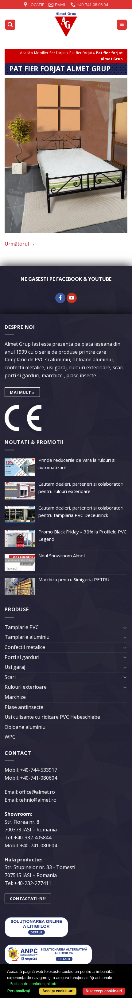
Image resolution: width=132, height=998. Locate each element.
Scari (10, 677)
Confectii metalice (25, 647)
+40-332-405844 (32, 837)
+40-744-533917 (38, 769)
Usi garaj (15, 667)
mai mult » (22, 392)
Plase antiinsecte (24, 707)
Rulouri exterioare (26, 687)
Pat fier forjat (80, 52)
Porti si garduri (22, 657)
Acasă (25, 52)
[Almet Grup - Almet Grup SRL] (66, 24)
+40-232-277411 (32, 883)
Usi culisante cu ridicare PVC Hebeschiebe (52, 717)
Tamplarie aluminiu (27, 637)
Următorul (20, 243)
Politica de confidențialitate (33, 983)
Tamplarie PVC (22, 627)
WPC (10, 736)
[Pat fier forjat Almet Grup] (66, 155)
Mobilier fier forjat (50, 52)
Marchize (15, 697)
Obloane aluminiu (25, 727)
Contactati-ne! (28, 898)
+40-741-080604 (38, 777)
